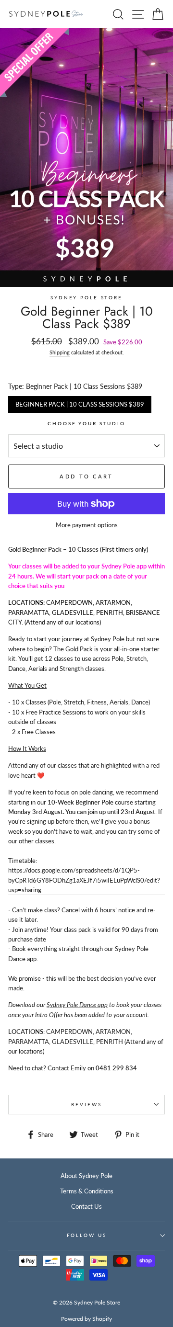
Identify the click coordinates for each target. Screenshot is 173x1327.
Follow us (87, 1235)
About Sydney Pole (86, 1176)
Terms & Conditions (86, 1191)
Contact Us (86, 1206)
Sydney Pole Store (86, 297)
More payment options (87, 525)
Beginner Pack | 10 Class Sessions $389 (79, 402)
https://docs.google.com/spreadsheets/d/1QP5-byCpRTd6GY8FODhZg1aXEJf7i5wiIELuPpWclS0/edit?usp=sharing (84, 880)
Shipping (59, 352)
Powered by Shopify (86, 1318)
